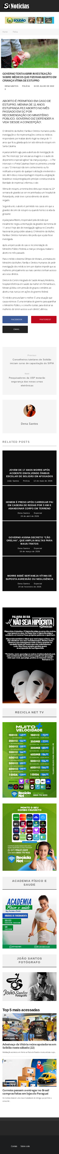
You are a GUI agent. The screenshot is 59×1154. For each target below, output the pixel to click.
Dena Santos (11, 86)
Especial (7, 1084)
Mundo (13, 1084)
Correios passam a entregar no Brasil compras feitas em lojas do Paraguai (25, 1092)
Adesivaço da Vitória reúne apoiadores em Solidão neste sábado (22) (29, 1046)
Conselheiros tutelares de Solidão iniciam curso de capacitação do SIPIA (32, 359)
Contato (14, 1146)
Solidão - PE (14, 1038)
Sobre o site (25, 1146)
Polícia (26, 86)
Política (6, 1038)
